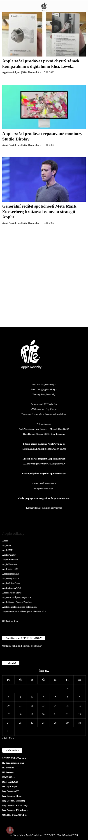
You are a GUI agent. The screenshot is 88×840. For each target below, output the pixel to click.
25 (20, 723)
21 (55, 714)
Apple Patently (9, 555)
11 (20, 705)
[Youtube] (71, 517)
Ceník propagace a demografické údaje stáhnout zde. (44, 498)
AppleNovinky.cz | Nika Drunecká (20, 72)
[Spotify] (53, 517)
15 (67, 705)
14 (55, 705)
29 (67, 723)
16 (80, 705)
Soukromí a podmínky (31, 646)
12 (32, 705)
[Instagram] (26, 517)
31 (8, 731)
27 (43, 723)
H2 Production (50, 404)
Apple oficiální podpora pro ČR (16, 597)
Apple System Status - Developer (17, 602)
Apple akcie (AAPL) (11, 588)
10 (8, 705)
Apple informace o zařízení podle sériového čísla (24, 611)
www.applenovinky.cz (46, 384)
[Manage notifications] (10, 830)
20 (43, 714)
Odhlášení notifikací (11, 646)
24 (8, 723)
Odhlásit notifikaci (10, 621)
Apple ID (6, 545)
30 (80, 723)
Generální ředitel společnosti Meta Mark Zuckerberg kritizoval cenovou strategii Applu (39, 211)
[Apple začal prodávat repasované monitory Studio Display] (44, 107)
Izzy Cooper (51, 409)
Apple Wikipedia (10, 559)
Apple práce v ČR (10, 569)
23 (80, 714)
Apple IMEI (7, 550)
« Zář (4, 738)
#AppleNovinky (48, 394)
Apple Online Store (11, 583)
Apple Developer (9, 564)
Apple (5, 540)
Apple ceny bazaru (10, 578)
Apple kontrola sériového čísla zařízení (19, 607)
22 (67, 714)
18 (20, 714)
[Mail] (44, 517)
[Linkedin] (35, 517)
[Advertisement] (44, 279)
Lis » (11, 738)
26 (32, 723)
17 (8, 714)
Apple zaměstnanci (10, 574)
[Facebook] (17, 517)
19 (32, 714)
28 (55, 723)
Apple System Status (11, 592)
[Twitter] (62, 517)
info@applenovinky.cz (47, 389)
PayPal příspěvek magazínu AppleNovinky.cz (44, 473)
